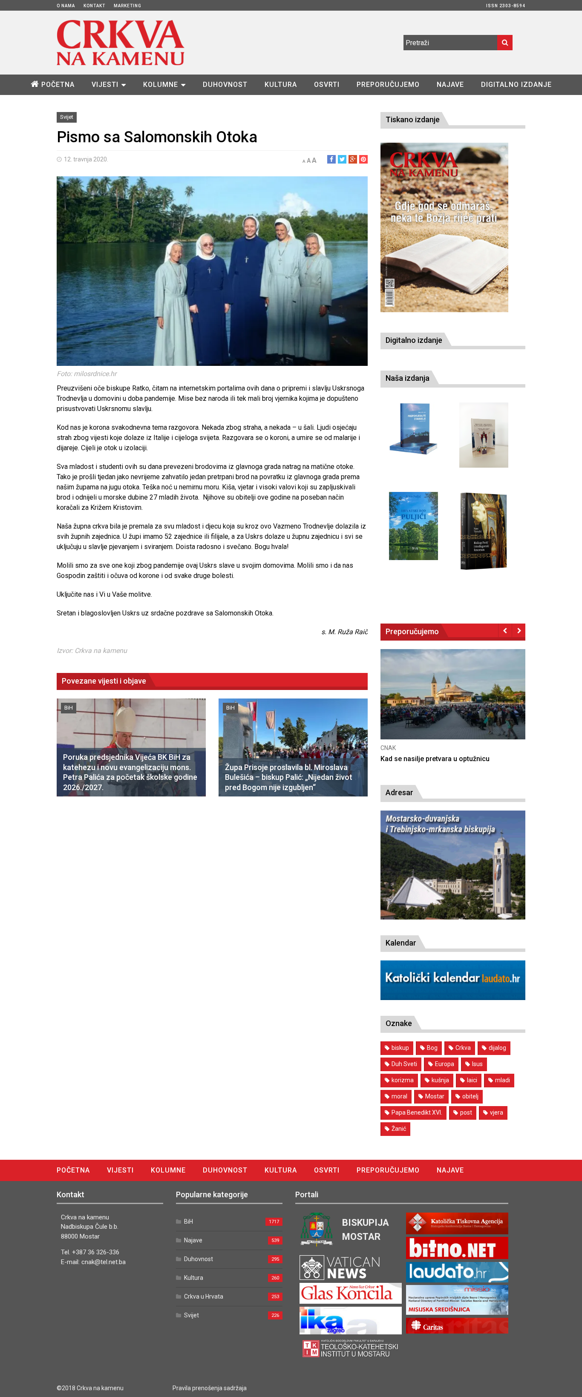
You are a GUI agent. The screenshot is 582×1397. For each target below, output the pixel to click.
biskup (400, 1047)
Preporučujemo (388, 84)
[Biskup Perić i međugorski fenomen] (483, 531)
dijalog (497, 1047)
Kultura (281, 84)
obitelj (470, 1096)
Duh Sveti (404, 1064)
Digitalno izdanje (516, 84)
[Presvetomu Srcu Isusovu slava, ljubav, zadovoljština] (483, 435)
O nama (66, 5)
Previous (505, 630)
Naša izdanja (407, 378)
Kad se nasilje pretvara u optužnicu (435, 759)
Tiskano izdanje (413, 119)
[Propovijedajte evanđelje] (413, 429)
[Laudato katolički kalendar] (452, 998)
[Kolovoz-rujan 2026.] (444, 227)
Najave (450, 84)
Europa (444, 1064)
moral (399, 1096)
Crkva (463, 1047)
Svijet (66, 117)
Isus (477, 1064)
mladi (502, 1080)
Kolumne (160, 84)
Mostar (434, 1096)
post (466, 1112)
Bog (432, 1047)
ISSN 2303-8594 (505, 5)
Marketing (127, 5)
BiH (68, 707)
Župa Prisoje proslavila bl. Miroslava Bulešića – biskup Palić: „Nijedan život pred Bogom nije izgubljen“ (288, 777)
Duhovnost (225, 84)
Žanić (399, 1128)
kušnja (440, 1080)
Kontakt (94, 5)
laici (472, 1080)
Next (518, 630)
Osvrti (327, 84)
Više (453, 702)
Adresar (399, 792)
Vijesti (105, 84)
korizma (403, 1080)
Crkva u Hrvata (203, 1296)
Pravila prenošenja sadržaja (210, 1388)
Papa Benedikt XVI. (417, 1112)
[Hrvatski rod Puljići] (413, 526)
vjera (496, 1112)
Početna (58, 84)
